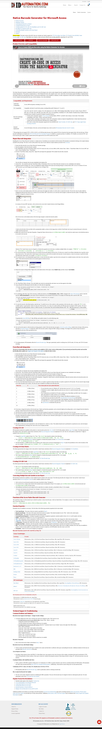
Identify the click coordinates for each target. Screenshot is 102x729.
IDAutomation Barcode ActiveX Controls (65, 127)
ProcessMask (31, 591)
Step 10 (62, 442)
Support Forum (14, 708)
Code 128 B (16, 544)
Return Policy (42, 713)
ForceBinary (82, 585)
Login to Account (43, 706)
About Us (13, 706)
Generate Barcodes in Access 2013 (23, 685)
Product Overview (20, 20)
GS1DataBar (16, 558)
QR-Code (16, 590)
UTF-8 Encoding (56, 35)
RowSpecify (72, 585)
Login (88, 1)
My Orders (41, 708)
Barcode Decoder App (41, 342)
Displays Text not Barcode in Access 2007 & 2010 (27, 688)
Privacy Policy (14, 711)
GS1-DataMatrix (74, 448)
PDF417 (15, 586)
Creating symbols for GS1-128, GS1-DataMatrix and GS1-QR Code (31, 27)
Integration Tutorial (20, 22)
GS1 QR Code (22, 37)
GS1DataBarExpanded (18, 561)
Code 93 (15, 552)
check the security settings (65, 327)
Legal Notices (62, 723)
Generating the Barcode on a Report (23, 23)
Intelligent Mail (17, 571)
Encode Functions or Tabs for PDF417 (24, 687)
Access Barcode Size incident (32, 676)
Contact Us (82, 5)
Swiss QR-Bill (75, 35)
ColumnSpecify (66, 585)
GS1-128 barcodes (60, 439)
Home (64, 5)
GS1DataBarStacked (18, 563)
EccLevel (60, 585)
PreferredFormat (75, 583)
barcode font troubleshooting (50, 691)
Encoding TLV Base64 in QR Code (23, 28)
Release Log (55, 40)
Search (76, 5)
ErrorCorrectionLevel (83, 589)
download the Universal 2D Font (68, 397)
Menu (69, 5)
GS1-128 (51, 430)
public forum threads (74, 691)
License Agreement (15, 713)
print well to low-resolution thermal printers (40, 664)
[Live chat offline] (99, 722)
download (67, 142)
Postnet (15, 574)
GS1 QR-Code (74, 463)
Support (17, 33)
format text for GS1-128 (29, 598)
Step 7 (38, 642)
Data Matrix (16, 583)
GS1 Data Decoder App (44, 458)
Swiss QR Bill (26, 318)
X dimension (54, 522)
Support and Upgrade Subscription (35, 351)
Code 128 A (16, 542)
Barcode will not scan (27, 649)
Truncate (77, 585)
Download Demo (42, 40)
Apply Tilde (71, 430)
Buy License (19, 40)
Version (26, 591)
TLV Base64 (69, 35)
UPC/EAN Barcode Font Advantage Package (40, 133)
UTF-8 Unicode (45, 115)
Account (84, 1)
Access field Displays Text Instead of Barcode (26, 682)
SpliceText (22, 601)
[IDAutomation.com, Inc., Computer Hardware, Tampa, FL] (71, 706)
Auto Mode (62, 35)
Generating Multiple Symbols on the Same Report (26, 30)
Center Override (61, 122)
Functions (18, 31)
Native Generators (81, 12)
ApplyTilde (23, 436)
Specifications (46, 402)
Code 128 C (16, 547)
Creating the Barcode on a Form (23, 25)
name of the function (74, 293)
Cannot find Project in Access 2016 (23, 684)
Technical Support (25, 328)
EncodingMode (68, 583)
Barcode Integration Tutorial (47, 431)
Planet (15, 577)
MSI (14, 569)
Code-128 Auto (17, 539)
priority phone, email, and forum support (56, 693)
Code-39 (15, 550)
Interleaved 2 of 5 (17, 566)
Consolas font (36, 681)
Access (89, 12)
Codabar (15, 555)
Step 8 (31, 439)
